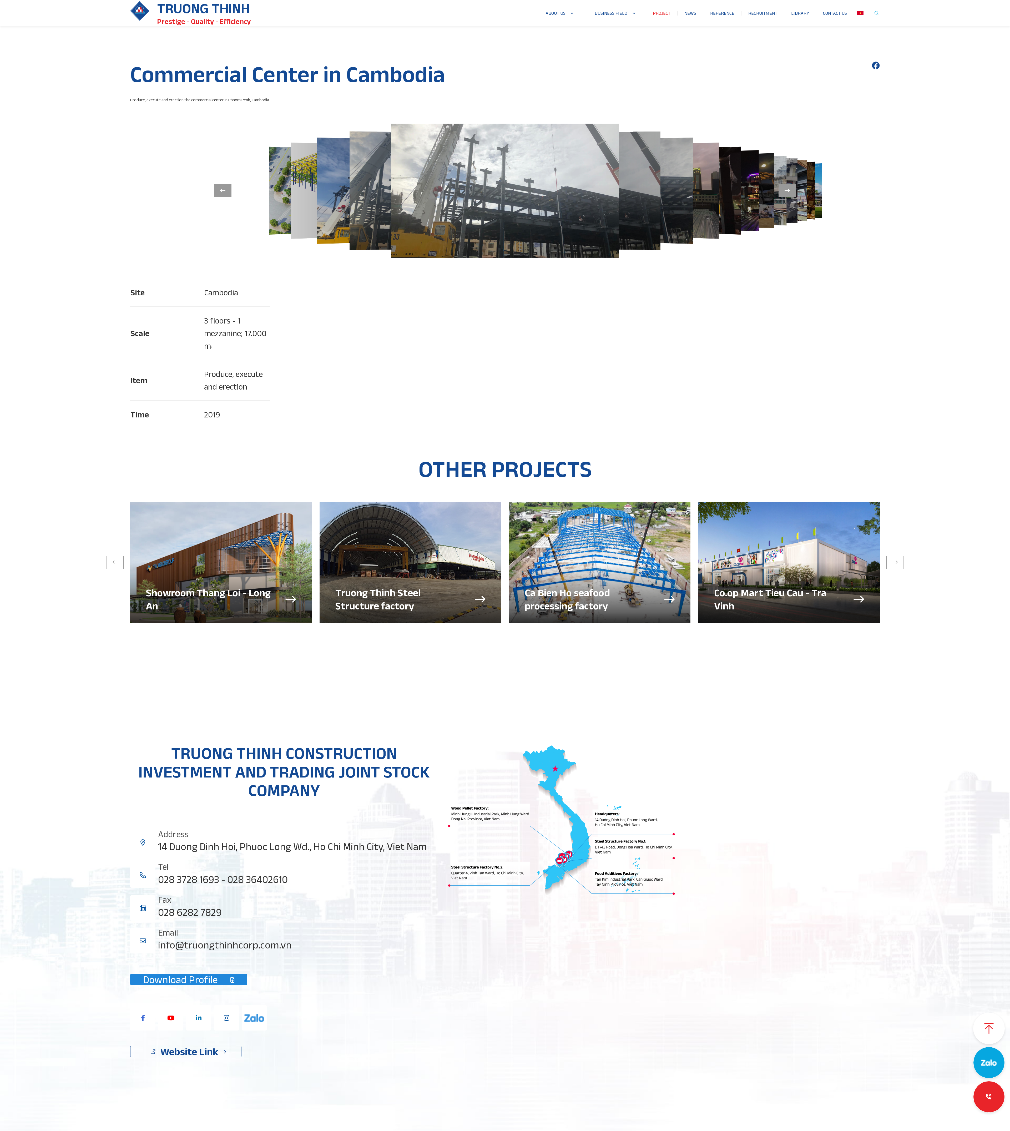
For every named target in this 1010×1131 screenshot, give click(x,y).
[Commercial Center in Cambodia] (876, 65)
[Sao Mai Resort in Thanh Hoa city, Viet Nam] (410, 562)
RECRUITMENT (762, 13)
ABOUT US (555, 13)
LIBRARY (800, 13)
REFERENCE (722, 13)
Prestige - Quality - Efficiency (204, 21)
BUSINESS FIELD (611, 13)
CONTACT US (835, 13)
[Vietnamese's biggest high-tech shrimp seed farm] (221, 562)
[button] (222, 190)
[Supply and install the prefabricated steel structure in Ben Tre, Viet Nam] (599, 562)
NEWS (690, 13)
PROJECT (661, 13)
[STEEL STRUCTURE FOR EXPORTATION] (789, 562)
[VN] (860, 13)
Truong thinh (203, 8)
